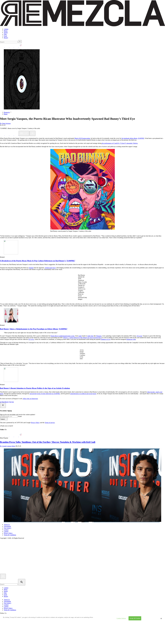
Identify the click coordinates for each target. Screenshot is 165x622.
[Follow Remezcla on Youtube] (16, 436)
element (31, 268)
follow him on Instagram (30, 398)
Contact (6, 530)
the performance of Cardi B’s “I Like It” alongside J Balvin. (120, 143)
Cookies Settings (121, 618)
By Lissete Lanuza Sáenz (7, 446)
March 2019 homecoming (82, 138)
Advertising (7, 526)
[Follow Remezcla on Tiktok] (21, 436)
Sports (6, 32)
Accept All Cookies (135, 618)
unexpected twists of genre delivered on (45, 393)
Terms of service (50, 422)
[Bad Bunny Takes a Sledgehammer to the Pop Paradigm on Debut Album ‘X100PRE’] (11, 322)
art (1, 402)
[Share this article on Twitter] (11, 135)
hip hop (11, 402)
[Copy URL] (24, 133)
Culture (6, 29)
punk (80, 336)
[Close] (161, 618)
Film (5, 34)
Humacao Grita (131, 339)
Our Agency (7, 528)
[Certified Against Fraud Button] (7, 546)
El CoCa (31, 339)
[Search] (20, 41)
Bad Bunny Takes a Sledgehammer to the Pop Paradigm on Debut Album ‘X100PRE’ (34, 329)
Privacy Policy (35, 422)
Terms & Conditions (10, 535)
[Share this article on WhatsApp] (2, 135)
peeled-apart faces (50, 268)
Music (6, 31)
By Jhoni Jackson (5, 123)
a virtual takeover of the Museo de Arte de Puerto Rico (82, 337)
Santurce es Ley (106, 339)
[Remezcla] (82, 26)
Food (5, 36)
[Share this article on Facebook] (7, 135)
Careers (6, 531)
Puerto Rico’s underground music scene (62, 336)
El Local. (139, 336)
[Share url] (32, 133)
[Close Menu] (3, 576)
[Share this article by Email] (16, 135)
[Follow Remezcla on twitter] (7, 47)
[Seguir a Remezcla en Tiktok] (21, 47)
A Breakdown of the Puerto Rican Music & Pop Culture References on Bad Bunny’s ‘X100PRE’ (37, 261)
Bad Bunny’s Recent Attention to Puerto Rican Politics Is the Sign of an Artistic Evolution (35, 388)
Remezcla (7, 112)
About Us (7, 524)
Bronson (99, 336)
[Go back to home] (82, 573)
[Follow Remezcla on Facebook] (2, 47)
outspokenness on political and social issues (83, 393)
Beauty (6, 37)
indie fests (90, 336)
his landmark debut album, (133, 138)
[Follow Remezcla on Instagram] (11, 47)
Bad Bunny (5, 402)
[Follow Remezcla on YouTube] (16, 47)
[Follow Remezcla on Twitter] (7, 436)
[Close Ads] (3, 405)
